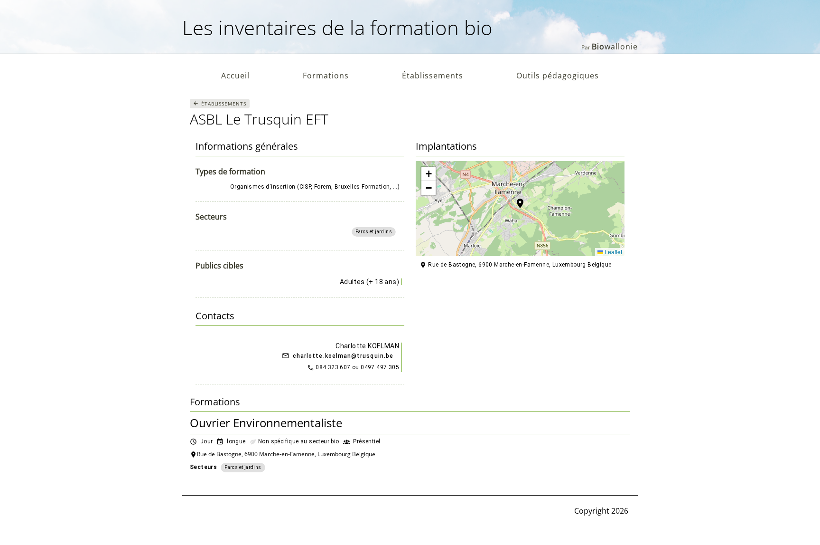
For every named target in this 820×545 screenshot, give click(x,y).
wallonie (615, 46)
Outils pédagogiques (557, 75)
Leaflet (612, 252)
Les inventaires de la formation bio (337, 27)
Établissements (432, 75)
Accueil (235, 75)
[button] (520, 208)
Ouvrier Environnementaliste (266, 422)
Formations (326, 75)
